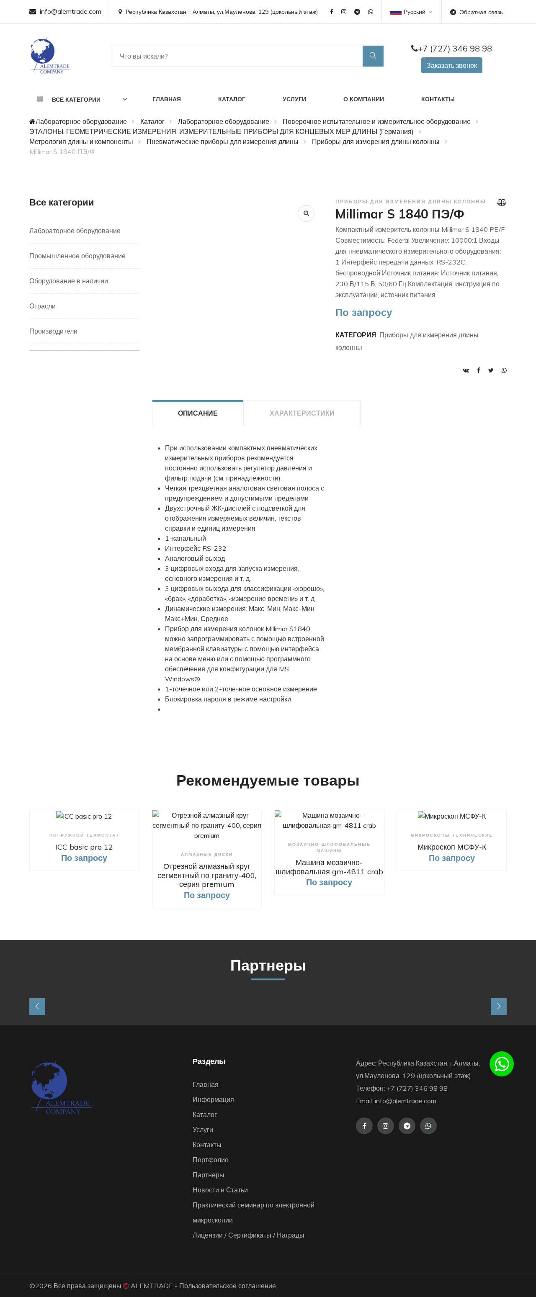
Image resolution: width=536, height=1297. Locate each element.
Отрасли (42, 306)
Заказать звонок (452, 65)
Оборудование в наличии (68, 281)
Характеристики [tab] (302, 413)
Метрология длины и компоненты (81, 141)
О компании (363, 99)
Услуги (294, 99)
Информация (213, 1099)
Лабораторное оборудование (81, 121)
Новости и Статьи (220, 1190)
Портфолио (211, 1160)
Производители (53, 331)
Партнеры (208, 1175)
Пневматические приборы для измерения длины (223, 141)
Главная (166, 99)
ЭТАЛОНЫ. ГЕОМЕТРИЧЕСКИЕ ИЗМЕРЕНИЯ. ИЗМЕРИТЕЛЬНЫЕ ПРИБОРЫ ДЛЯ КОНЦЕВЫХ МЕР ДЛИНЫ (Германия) (221, 131)
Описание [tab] (198, 413)
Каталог (231, 99)
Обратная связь (481, 12)
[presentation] (37, 1006)
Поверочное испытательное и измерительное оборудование (377, 121)
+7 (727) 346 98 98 (455, 48)
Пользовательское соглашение (227, 1286)
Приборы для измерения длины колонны (376, 141)
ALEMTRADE (152, 1286)
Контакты (438, 99)
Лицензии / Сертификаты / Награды (248, 1235)
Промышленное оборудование (77, 256)
